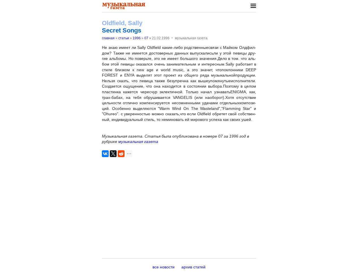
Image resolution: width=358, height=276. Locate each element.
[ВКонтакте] (105, 153)
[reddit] (121, 153)
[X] (113, 153)
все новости (164, 267)
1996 (137, 38)
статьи (123, 38)
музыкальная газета (138, 141)
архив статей (193, 267)
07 (146, 38)
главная (108, 38)
